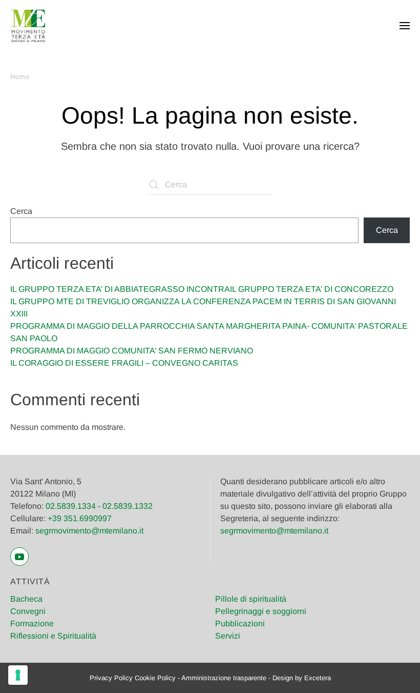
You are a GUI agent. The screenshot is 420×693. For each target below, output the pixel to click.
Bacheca (26, 599)
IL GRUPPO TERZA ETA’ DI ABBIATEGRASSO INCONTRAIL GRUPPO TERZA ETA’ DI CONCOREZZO (201, 289)
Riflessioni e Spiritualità (53, 635)
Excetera (317, 678)
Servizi (227, 635)
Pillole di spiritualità (250, 599)
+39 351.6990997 (80, 518)
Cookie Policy (155, 678)
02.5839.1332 (127, 506)
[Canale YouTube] (19, 556)
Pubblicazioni (240, 623)
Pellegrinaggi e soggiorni (260, 611)
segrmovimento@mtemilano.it (89, 530)
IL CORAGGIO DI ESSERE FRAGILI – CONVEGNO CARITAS (124, 363)
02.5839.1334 (71, 506)
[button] (405, 25)
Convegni (28, 611)
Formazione (32, 623)
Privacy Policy (111, 678)
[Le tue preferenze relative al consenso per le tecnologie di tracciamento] (18, 675)
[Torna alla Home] (28, 25)
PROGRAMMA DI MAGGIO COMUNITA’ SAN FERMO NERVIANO (131, 350)
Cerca (21, 211)
